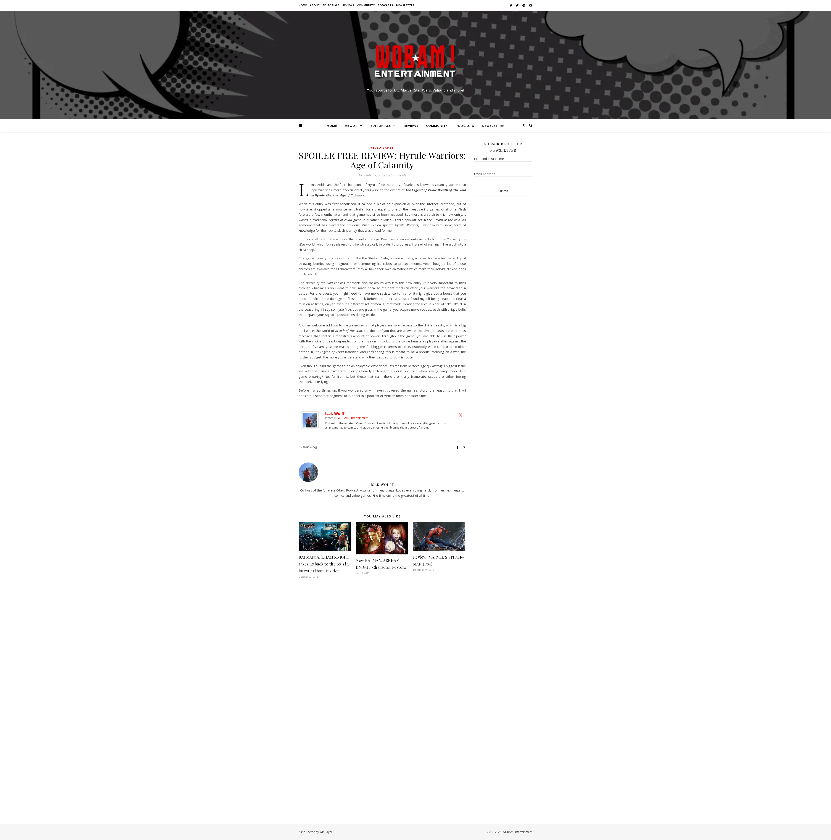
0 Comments (397, 175)
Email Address (484, 174)
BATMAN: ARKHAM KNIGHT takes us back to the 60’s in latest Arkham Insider (324, 563)
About (315, 5)
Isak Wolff (335, 413)
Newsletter (405, 5)
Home (303, 5)
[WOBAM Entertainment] (415, 61)
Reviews (348, 5)
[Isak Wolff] (311, 420)
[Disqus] (382, 647)
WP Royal (326, 832)
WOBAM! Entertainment (353, 418)
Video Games (382, 147)
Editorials (331, 5)
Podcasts (385, 5)
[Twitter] (460, 415)
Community (366, 5)
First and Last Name (489, 158)
